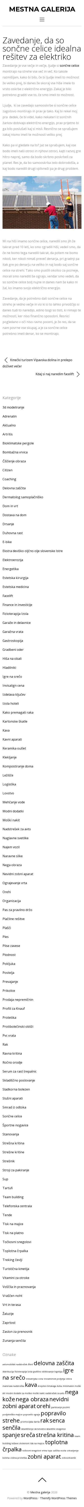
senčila (12, 1428)
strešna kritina (55, 1435)
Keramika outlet (14, 748)
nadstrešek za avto (54, 1393)
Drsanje (8, 524)
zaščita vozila (59, 1450)
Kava (6, 730)
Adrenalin (10, 416)
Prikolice (9, 990)
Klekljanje (10, 757)
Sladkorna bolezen (16, 1089)
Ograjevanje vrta (15, 883)
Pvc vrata (9, 1035)
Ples (6, 937)
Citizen (8, 470)
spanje (11, 1435)
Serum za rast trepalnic (20, 1071)
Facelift (8, 596)
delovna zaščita (54, 1363)
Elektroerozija (13, 560)
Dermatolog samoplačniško (23, 497)
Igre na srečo (12, 676)
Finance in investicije (17, 605)
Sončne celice (12, 1116)
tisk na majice (37, 1443)
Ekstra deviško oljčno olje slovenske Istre (33, 551)
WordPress (30, 1498)
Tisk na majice (13, 1224)
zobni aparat (44, 1456)
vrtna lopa (47, 1450)
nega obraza (32, 1399)
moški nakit (39, 1393)
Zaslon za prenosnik (17, 1331)
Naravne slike (13, 856)
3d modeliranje (13, 407)
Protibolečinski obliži (18, 1026)
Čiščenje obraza (14, 461)
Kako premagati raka (18, 712)
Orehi (7, 892)
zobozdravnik (69, 1457)
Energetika (11, 569)
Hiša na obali (12, 658)
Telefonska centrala (17, 1206)
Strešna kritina (13, 1143)
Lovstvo (8, 793)
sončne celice (69, 65)
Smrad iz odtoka (14, 1107)
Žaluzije (8, 1314)
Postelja (8, 973)
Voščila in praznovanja (19, 1287)
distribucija (8, 1371)
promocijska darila (30, 1421)
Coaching (9, 479)
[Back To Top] (42, 1479)
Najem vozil (11, 847)
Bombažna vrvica (15, 452)
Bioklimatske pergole (18, 443)
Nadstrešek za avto (17, 829)
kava (31, 1385)
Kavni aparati (12, 739)
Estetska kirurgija (15, 578)
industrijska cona (34, 1378)
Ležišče (8, 775)
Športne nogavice (15, 1125)
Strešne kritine (13, 1152)
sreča (28, 1435)
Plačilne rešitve (14, 919)
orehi (43, 1406)
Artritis (8, 434)
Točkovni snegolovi (17, 1242)
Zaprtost (9, 1323)
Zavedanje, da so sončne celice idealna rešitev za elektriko (42, 48)
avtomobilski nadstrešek (15, 1364)
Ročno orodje (12, 1062)
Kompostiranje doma (18, 766)
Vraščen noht (12, 1296)
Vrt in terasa (12, 1305)
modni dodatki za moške (19, 1393)
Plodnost (9, 955)
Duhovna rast (13, 533)
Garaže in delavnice (17, 623)
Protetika (9, 1017)
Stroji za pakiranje (16, 1170)
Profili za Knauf (14, 1008)
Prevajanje (10, 982)
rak (44, 1420)
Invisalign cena (13, 685)
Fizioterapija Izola (15, 614)
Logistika (9, 784)
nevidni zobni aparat (36, 1402)
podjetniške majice (12, 1414)
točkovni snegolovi (31, 1450)
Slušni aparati (13, 1098)
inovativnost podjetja (54, 1378)
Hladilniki (9, 667)
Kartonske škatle (15, 721)
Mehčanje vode (14, 802)
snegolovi (61, 1429)
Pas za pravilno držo (17, 910)
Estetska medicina (16, 587)
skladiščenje (27, 1429)
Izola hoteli (11, 703)
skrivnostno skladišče (44, 1429)
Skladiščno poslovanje (19, 1080)
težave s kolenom (20, 1443)
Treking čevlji (12, 1260)
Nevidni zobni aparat (18, 874)
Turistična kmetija (16, 1269)
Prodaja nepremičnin (18, 999)
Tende (7, 1215)
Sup (5, 1179)
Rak (5, 1044)
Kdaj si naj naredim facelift (55, 374)
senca (57, 1420)
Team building (13, 1197)
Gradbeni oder (13, 649)
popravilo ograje (31, 1414)
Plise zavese (11, 946)
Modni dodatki (13, 811)
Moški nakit (11, 820)
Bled (30, 1364)
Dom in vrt (10, 506)
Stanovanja (11, 1134)
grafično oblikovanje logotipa (48, 1371)
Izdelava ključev (14, 694)
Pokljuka (9, 964)
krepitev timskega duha (50, 1386)
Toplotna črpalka (15, 1251)
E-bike (7, 542)
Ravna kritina (12, 1053)
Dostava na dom (14, 515)
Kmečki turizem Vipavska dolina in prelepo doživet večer (37, 363)
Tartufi (8, 1188)
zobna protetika (18, 1457)
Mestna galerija (40, 1492)
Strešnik (9, 1161)
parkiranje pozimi (60, 1407)
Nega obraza (12, 865)
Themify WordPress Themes (58, 1498)
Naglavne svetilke (16, 838)
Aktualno (9, 425)
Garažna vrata (13, 632)
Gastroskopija (13, 640)
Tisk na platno (13, 1233)
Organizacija (12, 901)
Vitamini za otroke (16, 1278)
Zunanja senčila (14, 1340)
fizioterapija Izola (23, 1371)
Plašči (7, 928)
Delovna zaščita (14, 488)
